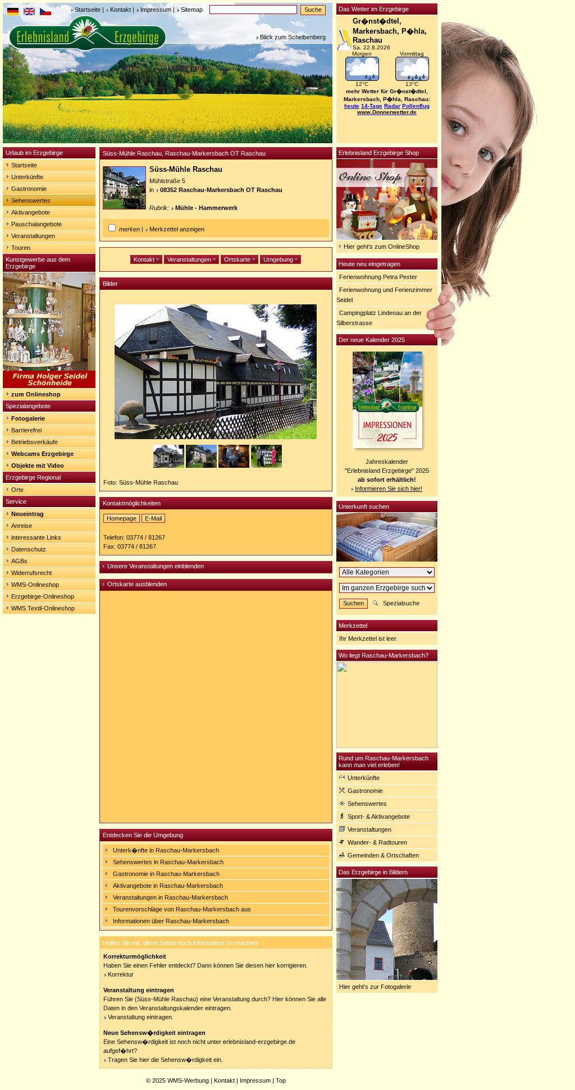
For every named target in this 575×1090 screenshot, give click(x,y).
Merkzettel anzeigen (176, 229)
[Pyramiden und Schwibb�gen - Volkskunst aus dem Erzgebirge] (49, 385)
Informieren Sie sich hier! (388, 488)
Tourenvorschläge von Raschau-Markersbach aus (182, 909)
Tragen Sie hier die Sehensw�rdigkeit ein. (165, 1059)
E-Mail (153, 518)
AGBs (19, 561)
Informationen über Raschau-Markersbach (171, 921)
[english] (29, 13)
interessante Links (36, 537)
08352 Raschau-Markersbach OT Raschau (221, 189)
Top (281, 1080)
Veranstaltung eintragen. (141, 1017)
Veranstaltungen (33, 235)
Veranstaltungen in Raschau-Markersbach (170, 897)
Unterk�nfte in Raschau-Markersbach (166, 850)
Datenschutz (28, 549)
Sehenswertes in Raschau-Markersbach (168, 862)
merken (129, 229)
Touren (20, 247)
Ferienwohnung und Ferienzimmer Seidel (384, 294)
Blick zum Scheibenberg (293, 37)
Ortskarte (238, 259)
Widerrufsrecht (31, 572)
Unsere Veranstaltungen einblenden (155, 566)
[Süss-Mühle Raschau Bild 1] (169, 465)
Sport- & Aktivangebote (379, 816)
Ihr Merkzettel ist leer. (368, 638)
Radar (392, 106)
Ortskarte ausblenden (137, 584)
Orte (17, 489)
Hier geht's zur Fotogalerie (375, 986)
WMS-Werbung (188, 1080)
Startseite (88, 9)
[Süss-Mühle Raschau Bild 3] (234, 465)
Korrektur (121, 974)
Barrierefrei (26, 430)
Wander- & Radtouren (377, 842)
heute (351, 106)
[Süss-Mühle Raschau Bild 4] (266, 465)
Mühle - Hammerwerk (206, 207)
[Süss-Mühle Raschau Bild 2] (202, 465)
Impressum (155, 9)
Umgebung (279, 259)
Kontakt (120, 9)
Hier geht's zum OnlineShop (381, 246)
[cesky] (45, 13)
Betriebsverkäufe (34, 442)
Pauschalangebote (36, 224)
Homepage (121, 518)
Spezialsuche (401, 603)
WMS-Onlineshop (35, 584)
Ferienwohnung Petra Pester (378, 276)
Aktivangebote (30, 212)
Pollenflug (416, 106)
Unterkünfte (27, 177)
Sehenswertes (31, 200)
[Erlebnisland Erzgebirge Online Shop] (386, 237)
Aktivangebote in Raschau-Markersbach (168, 885)
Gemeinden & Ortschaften (383, 855)
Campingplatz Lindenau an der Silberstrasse (379, 317)
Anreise (21, 525)
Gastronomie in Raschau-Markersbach (166, 873)
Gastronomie (29, 188)
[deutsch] (13, 13)
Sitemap (192, 9)
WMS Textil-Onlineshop (43, 608)
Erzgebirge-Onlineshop (42, 596)
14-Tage (371, 106)
